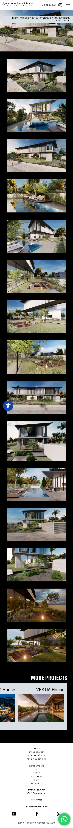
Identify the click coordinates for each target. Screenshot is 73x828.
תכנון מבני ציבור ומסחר (36, 758)
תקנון (36, 779)
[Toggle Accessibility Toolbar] (8, 405)
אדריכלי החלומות (36, 765)
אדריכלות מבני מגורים (36, 755)
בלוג (36, 769)
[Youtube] (14, 813)
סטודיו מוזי (41, 822)
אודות (37, 748)
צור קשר (36, 772)
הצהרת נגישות (36, 776)
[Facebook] (37, 814)
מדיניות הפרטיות (36, 783)
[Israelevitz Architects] (17, 5)
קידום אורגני (31, 822)
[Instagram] (60, 5)
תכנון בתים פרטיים (36, 751)
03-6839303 (49, 5)
